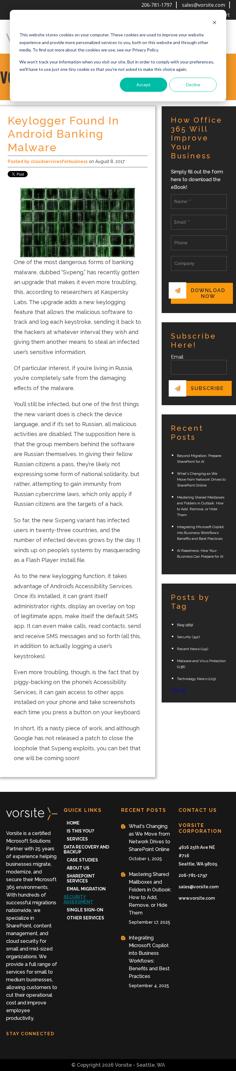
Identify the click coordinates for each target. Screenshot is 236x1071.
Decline (193, 84)
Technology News (196, 679)
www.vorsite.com (197, 898)
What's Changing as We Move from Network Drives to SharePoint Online (201, 479)
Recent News (192, 649)
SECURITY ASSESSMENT (78, 899)
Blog (185, 625)
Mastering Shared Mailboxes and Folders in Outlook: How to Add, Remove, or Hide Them (150, 893)
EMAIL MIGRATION (86, 888)
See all (178, 690)
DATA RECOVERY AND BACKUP (86, 849)
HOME (73, 823)
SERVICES (77, 839)
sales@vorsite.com (203, 5)
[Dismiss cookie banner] (214, 23)
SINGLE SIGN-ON (85, 909)
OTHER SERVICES (85, 917)
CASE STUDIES (82, 859)
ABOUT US (78, 867)
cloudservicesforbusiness (59, 161)
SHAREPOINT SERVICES (81, 878)
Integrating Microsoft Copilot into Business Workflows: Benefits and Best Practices (200, 533)
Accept (143, 84)
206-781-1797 (156, 5)
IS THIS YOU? (80, 831)
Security (188, 637)
